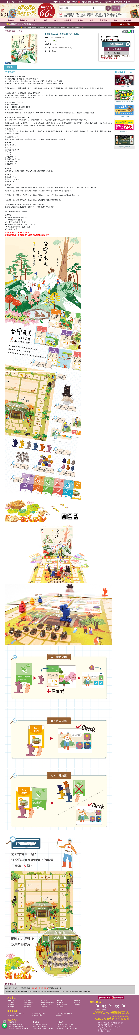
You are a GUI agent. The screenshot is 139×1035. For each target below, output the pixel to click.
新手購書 (76, 1002)
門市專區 (27, 1000)
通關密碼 (11, 1004)
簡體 (56, 20)
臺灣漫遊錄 (114, 16)
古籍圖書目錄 (13, 1015)
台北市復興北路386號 (15, 1024)
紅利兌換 (87, 2)
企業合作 (76, 1004)
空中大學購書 (62, 1004)
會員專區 (58, 2)
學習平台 (129, 2)
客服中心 (98, 2)
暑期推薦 (98, 14)
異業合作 (11, 1006)
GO (108, 8)
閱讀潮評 (27, 1006)
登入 (20, 2)
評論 (125, 31)
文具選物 (103, 20)
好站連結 (60, 1006)
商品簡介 (10, 67)
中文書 (19, 31)
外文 (46, 20)
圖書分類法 (28, 1002)
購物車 (68, 2)
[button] (124, 147)
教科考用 (127, 20)
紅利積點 (76, 1000)
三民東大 (67, 20)
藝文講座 (118, 2)
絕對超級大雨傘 (109, 14)
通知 (76, 2)
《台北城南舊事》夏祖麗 (83, 16)
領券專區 (108, 2)
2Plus (55, 41)
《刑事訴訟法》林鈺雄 (101, 16)
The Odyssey (80, 14)
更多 (131, 72)
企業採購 (12, 2)
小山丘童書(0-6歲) (38, 1013)
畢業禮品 (59, 1015)
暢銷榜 (11, 20)
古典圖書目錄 (37, 1015)
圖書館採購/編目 (47, 1004)
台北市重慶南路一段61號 (65, 1024)
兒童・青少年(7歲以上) (64, 1013)
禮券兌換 (60, 1000)
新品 (23, 20)
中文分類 (11, 1002)
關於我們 (11, 1000)
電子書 (80, 20)
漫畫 (115, 20)
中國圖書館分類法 (47, 1002)
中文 (35, 20)
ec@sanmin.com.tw (22, 1028)
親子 (91, 20)
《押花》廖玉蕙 (68, 16)
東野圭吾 (90, 14)
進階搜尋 (116, 8)
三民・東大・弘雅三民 (16, 1013)
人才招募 (44, 1000)
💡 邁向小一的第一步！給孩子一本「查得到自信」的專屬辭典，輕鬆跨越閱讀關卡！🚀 (23, 27)
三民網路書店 (10, 31)
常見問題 (60, 1002)
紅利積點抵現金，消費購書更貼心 (20, 24)
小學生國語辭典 (69, 14)
